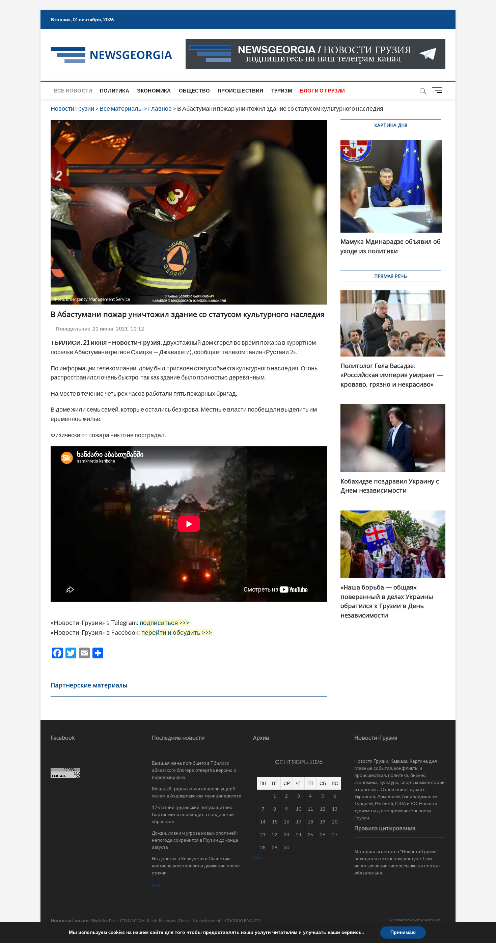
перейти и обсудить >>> (176, 632)
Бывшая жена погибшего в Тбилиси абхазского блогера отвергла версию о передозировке (194, 770)
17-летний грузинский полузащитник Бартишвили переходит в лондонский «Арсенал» (193, 814)
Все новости (73, 90)
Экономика (154, 90)
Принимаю (403, 932)
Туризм (281, 90)
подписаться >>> (164, 622)
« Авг (258, 857)
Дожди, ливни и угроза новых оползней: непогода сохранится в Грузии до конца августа (195, 840)
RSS (156, 885)
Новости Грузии (70, 920)
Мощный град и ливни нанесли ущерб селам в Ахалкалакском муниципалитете (196, 792)
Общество (194, 90)
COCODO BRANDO (243, 920)
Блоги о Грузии (322, 90)
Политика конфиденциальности (413, 919)
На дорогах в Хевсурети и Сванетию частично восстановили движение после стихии (196, 865)
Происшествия (240, 90)
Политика (114, 90)
